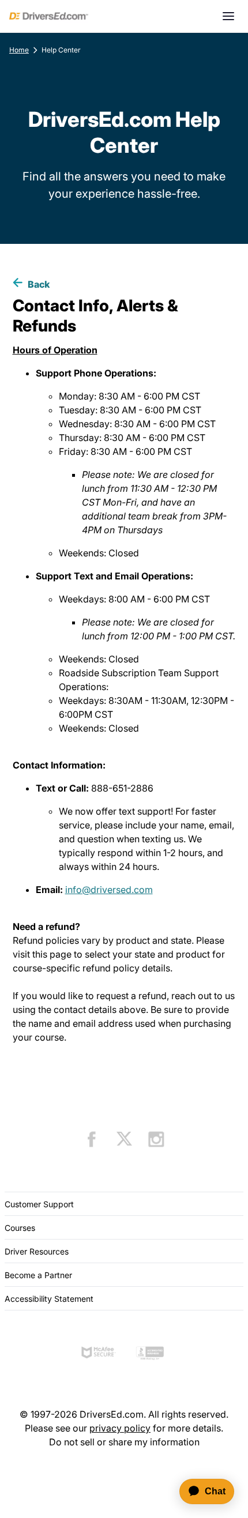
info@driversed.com (109, 889)
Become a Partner (38, 1275)
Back (39, 284)
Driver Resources (37, 1251)
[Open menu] (228, 16)
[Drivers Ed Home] (48, 16)
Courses (20, 1228)
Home (19, 50)
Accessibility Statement (49, 1299)
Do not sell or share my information (124, 1442)
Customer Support (39, 1204)
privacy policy (120, 1428)
